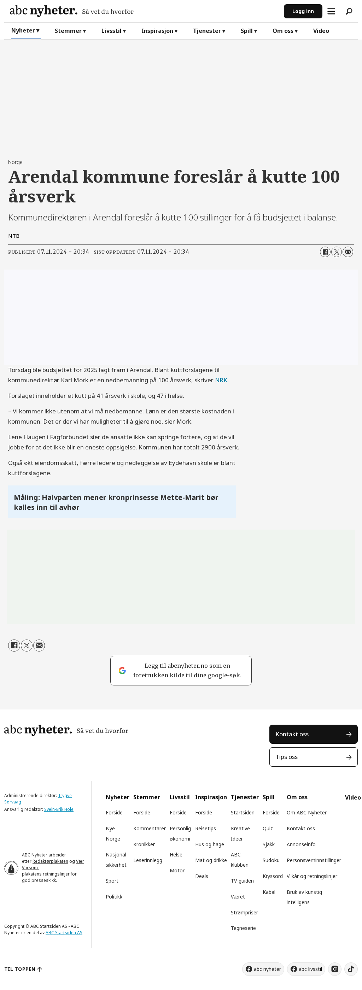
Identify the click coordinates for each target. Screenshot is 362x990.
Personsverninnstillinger (314, 860)
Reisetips (205, 828)
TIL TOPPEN (19, 969)
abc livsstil (310, 969)
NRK (221, 380)
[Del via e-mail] (348, 252)
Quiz (268, 828)
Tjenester (207, 31)
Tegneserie (243, 928)
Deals (201, 876)
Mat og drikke (211, 860)
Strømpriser (244, 912)
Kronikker (144, 844)
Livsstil (111, 31)
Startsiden (243, 812)
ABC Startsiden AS (64, 933)
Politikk (114, 896)
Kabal (269, 892)
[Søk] (349, 11)
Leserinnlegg (147, 860)
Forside (114, 812)
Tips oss (286, 757)
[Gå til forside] (144, 11)
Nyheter (23, 30)
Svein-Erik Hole (59, 809)
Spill (247, 31)
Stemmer (68, 31)
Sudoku (271, 860)
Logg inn (303, 11)
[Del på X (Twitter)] (336, 252)
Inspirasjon (157, 31)
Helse (176, 854)
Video (321, 31)
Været (238, 896)
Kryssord (273, 876)
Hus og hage (209, 844)
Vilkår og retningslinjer (312, 876)
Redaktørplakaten (50, 861)
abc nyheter (267, 969)
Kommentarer (149, 828)
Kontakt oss (292, 734)
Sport (112, 880)
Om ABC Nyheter (307, 812)
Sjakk (269, 844)
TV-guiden (242, 880)
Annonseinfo (301, 844)
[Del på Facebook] (325, 252)
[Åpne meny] (331, 11)
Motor (177, 870)
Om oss (283, 31)
